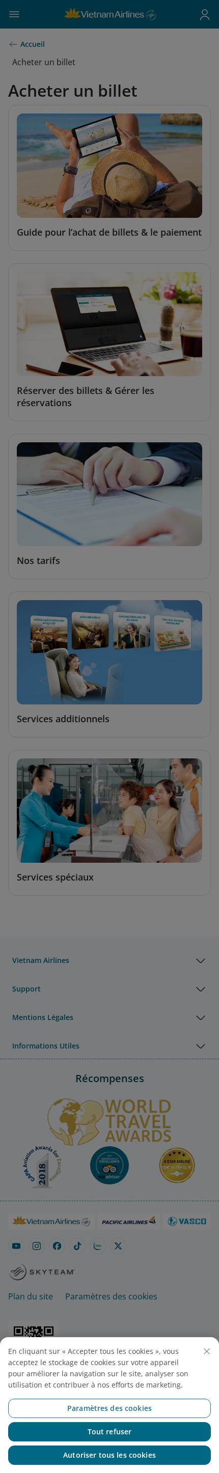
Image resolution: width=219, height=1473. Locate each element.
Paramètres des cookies (109, 1408)
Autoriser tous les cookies (109, 1455)
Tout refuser (110, 1431)
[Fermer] (207, 1351)
